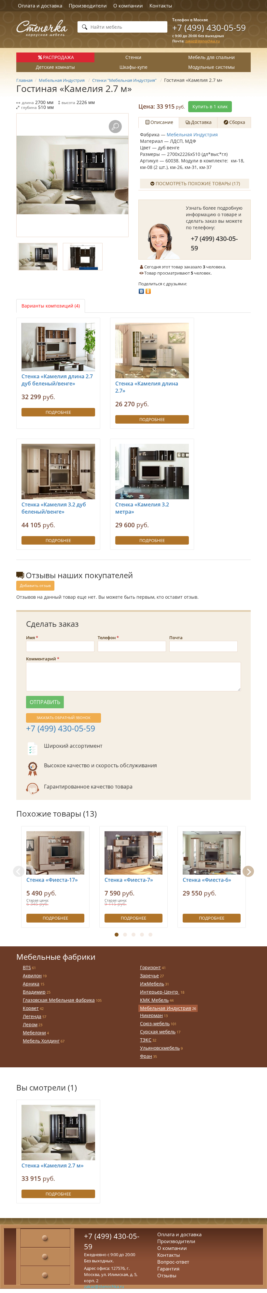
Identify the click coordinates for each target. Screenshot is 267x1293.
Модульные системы (211, 67)
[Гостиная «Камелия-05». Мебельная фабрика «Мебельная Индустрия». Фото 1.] (72, 175)
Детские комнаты (55, 67)
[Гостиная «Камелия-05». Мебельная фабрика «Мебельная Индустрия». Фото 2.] (82, 256)
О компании (128, 5)
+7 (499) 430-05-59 (209, 28)
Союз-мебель (155, 1023)
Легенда (32, 1016)
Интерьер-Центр (159, 992)
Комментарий (41, 658)
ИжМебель (152, 984)
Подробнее (58, 412)
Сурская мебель (158, 1032)
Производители (88, 5)
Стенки (133, 57)
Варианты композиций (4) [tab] (50, 306)
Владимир (34, 992)
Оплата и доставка (40, 5)
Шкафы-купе (133, 67)
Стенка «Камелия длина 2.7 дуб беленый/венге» (57, 380)
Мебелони (34, 1033)
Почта (176, 637)
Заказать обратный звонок (63, 717)
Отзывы (166, 1275)
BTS (27, 967)
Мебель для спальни (211, 57)
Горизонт (150, 967)
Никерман (151, 1015)
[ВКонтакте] (141, 289)
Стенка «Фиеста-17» (52, 879)
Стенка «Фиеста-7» (129, 879)
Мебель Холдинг (41, 1041)
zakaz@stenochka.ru (202, 40)
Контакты (160, 5)
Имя (30, 637)
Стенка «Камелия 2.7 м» (52, 1165)
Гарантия (168, 1268)
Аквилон (32, 975)
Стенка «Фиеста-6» (207, 879)
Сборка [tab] (237, 122)
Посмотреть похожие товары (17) (198, 183)
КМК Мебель (154, 1000)
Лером (30, 1024)
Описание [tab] (161, 122)
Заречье (149, 975)
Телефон (107, 637)
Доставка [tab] (201, 122)
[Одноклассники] (148, 289)
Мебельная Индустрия (192, 134)
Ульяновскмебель (160, 1048)
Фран (146, 1056)
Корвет (31, 1008)
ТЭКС (145, 1040)
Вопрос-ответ (173, 1261)
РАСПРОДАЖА (58, 57)
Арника (31, 984)
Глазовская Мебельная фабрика (59, 1000)
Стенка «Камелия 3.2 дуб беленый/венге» (53, 508)
